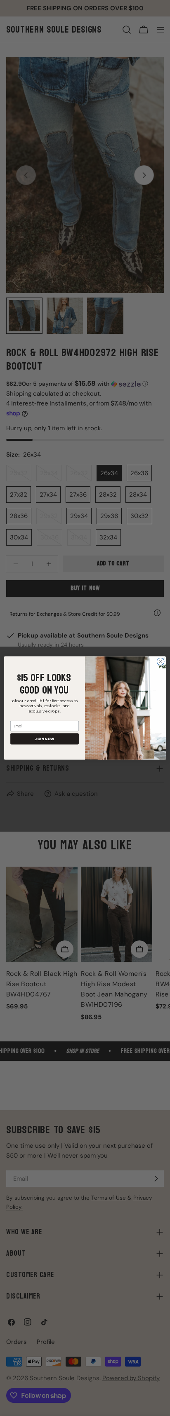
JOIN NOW (44, 738)
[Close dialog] (160, 661)
